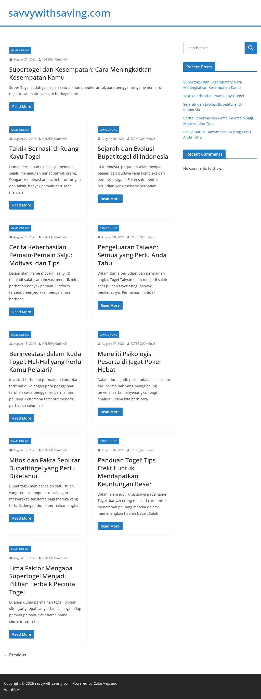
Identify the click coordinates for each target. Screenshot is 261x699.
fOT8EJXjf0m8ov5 (54, 59)
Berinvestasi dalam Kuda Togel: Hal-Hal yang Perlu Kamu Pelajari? (45, 361)
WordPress (13, 689)
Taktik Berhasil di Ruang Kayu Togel (44, 152)
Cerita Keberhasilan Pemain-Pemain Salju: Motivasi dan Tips (40, 255)
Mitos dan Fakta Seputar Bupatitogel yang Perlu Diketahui (44, 468)
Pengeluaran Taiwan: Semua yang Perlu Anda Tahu (132, 255)
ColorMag (102, 683)
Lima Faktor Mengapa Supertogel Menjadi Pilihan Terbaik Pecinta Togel (42, 580)
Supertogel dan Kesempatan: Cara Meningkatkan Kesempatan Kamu (80, 73)
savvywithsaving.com (59, 13)
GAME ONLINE (20, 50)
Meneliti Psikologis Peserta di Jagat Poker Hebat (130, 361)
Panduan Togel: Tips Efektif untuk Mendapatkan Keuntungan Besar (127, 472)
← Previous (15, 655)
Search (251, 48)
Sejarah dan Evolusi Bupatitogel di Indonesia (133, 152)
